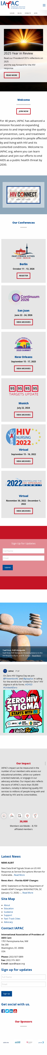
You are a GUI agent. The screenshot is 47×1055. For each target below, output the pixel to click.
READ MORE (11, 75)
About (7, 905)
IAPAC (11, 671)
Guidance (8, 911)
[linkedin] (11, 1011)
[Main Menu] (44, 5)
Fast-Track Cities (12, 918)
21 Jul (17, 671)
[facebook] (3, 1011)
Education (9, 908)
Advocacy (8, 922)
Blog (20, 13)
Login (12, 13)
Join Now (23, 111)
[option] (23, 53)
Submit (8, 567)
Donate (28, 13)
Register (23, 275)
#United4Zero (10, 687)
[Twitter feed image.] (23, 717)
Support (8, 915)
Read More (36, 655)
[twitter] (7, 1011)
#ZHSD (28, 684)
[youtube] (15, 1011)
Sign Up (6, 993)
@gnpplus (28, 678)
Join (35, 13)
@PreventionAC (11, 678)
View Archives (23, 322)
